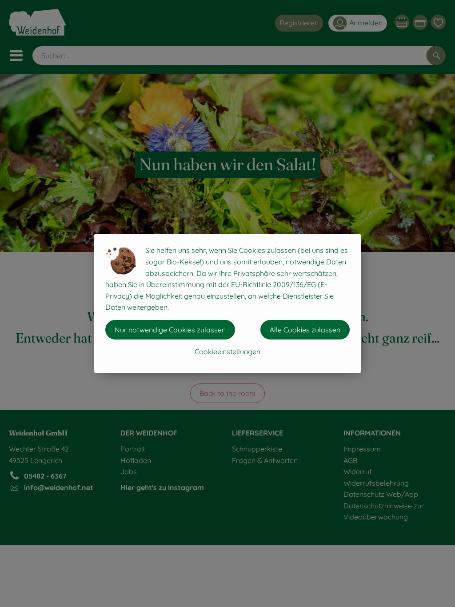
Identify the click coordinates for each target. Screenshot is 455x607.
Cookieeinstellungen (227, 351)
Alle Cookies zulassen (305, 329)
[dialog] (227, 303)
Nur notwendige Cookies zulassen (170, 329)
